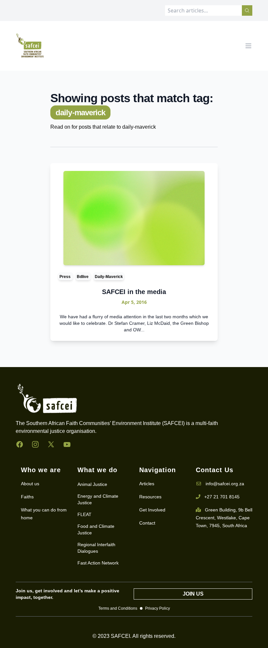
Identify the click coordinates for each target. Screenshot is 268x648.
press (65, 276)
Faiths (27, 496)
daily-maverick (109, 276)
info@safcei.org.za (225, 483)
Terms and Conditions (117, 608)
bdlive (83, 276)
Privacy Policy (157, 608)
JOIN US (193, 594)
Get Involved (152, 509)
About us (30, 483)
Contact (147, 523)
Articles (146, 483)
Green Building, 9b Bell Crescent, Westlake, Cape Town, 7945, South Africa (224, 517)
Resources (150, 496)
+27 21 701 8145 (222, 496)
